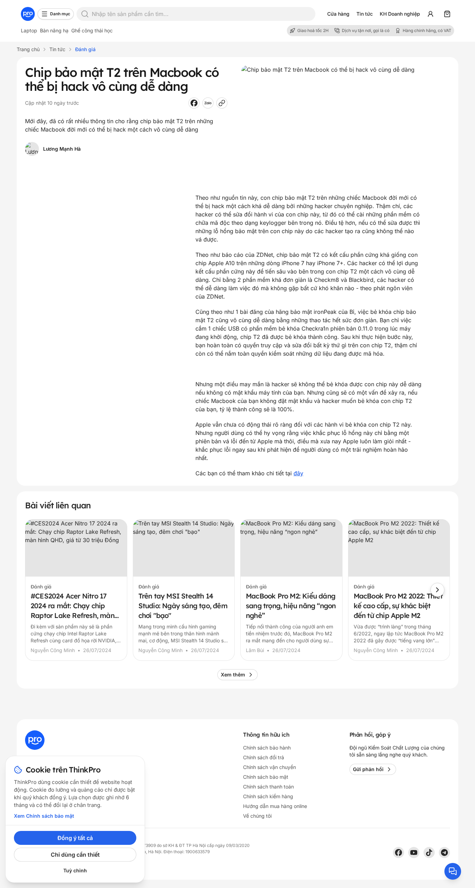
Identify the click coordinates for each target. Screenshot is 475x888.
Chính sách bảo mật (265, 777)
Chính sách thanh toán (268, 787)
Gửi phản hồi (368, 769)
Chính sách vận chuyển (269, 767)
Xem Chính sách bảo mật (44, 816)
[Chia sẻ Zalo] (208, 103)
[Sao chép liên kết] (221, 103)
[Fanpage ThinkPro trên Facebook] (398, 852)
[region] (237, 590)
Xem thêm (233, 674)
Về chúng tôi (257, 816)
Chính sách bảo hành (267, 748)
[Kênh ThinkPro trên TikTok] (429, 852)
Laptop (29, 30)
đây (298, 473)
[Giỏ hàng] (447, 14)
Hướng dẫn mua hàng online (275, 806)
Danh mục (60, 13)
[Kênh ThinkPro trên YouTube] (413, 852)
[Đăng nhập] (430, 14)
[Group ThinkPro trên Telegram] (444, 852)
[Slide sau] (437, 590)
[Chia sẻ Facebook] (194, 103)
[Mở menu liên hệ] (452, 871)
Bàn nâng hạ (54, 30)
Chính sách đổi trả (263, 757)
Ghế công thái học (92, 30)
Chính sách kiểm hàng (268, 796)
